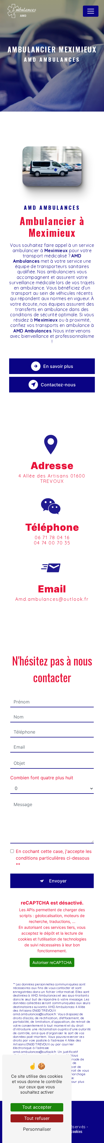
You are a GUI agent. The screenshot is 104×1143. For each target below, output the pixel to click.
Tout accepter (37, 1107)
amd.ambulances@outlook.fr (52, 599)
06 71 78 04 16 (52, 537)
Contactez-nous (58, 384)
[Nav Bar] (90, 11)
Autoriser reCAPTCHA (52, 962)
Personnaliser (37, 1129)
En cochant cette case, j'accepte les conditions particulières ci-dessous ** (54, 857)
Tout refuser (37, 1118)
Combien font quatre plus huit (41, 777)
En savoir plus (58, 366)
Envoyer (58, 881)
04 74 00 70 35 (52, 543)
